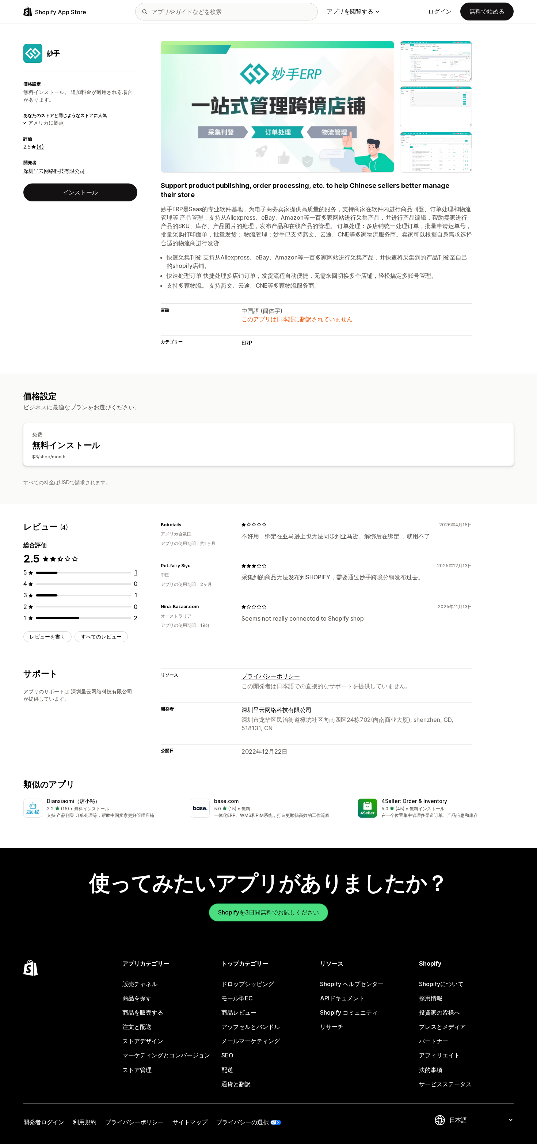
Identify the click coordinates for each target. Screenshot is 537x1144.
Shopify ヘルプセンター (352, 984)
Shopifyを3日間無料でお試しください (268, 912)
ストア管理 (137, 1069)
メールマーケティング (250, 1041)
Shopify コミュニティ (349, 1012)
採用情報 (430, 998)
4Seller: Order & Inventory (414, 801)
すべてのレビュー (101, 636)
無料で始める (486, 11)
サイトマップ (189, 1122)
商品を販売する (142, 1012)
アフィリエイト (439, 1055)
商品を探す (137, 998)
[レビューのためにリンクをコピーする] (185, 524)
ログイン (440, 11)
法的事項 (430, 1069)
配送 (227, 1069)
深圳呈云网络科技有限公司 (54, 171)
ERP (246, 342)
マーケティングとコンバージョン (166, 1055)
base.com (226, 801)
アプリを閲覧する (350, 11)
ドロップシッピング (247, 984)
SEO (227, 1055)
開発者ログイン (43, 1122)
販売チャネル (139, 984)
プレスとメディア (442, 1026)
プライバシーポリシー (270, 676)
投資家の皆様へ (439, 1012)
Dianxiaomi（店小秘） (73, 801)
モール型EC (237, 998)
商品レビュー (238, 1012)
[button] (101, 809)
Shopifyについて (441, 984)
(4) (40, 147)
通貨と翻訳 (236, 1084)
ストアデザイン (142, 1041)
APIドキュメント (342, 998)
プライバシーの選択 (242, 1122)
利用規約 (84, 1122)
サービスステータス (445, 1084)
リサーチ (331, 1026)
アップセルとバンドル (250, 1026)
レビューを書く (47, 636)
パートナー (433, 1041)
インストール (80, 192)
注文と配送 (137, 1026)
